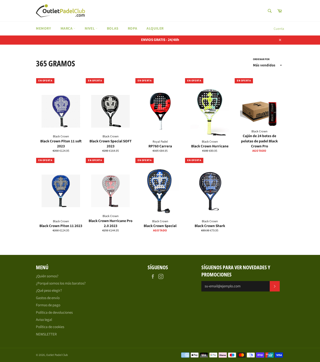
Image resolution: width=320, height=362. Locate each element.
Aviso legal (44, 319)
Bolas (112, 28)
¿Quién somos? (47, 276)
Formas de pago (48, 305)
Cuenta (279, 28)
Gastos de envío (48, 298)
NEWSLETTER (46, 334)
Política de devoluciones (54, 312)
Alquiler (155, 28)
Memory (43, 28)
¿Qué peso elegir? (49, 290)
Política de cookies (50, 327)
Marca (67, 28)
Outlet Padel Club (57, 355)
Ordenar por (261, 59)
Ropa (132, 28)
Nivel (90, 28)
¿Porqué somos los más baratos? (61, 283)
